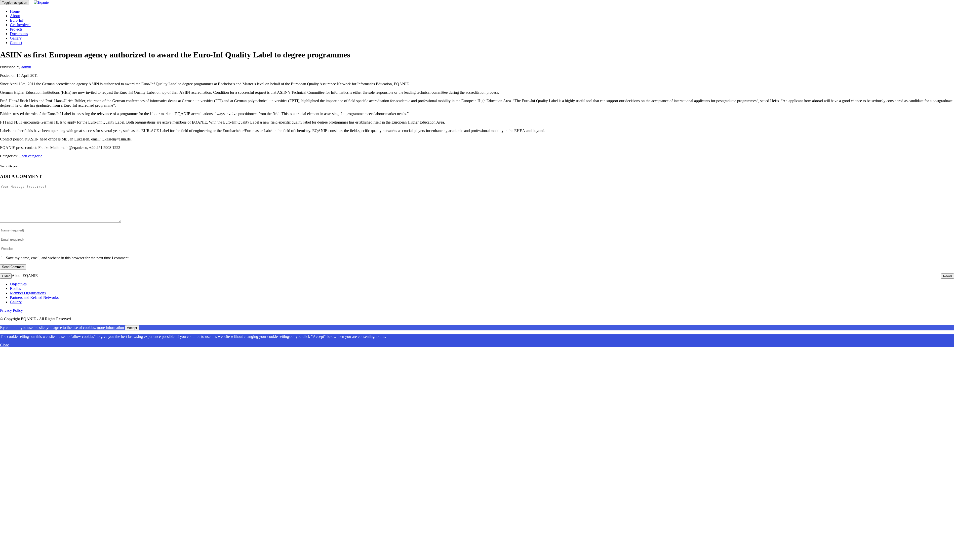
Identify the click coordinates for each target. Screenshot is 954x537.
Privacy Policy (11, 310)
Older (6, 276)
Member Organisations (28, 293)
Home (15, 11)
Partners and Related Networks (34, 297)
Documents (19, 34)
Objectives (18, 284)
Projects (16, 29)
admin (26, 67)
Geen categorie (30, 156)
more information (110, 327)
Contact (16, 43)
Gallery (16, 38)
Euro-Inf (16, 20)
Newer (947, 276)
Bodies (15, 288)
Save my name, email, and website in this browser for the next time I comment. (67, 258)
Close (4, 345)
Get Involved (20, 25)
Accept (132, 328)
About (15, 16)
